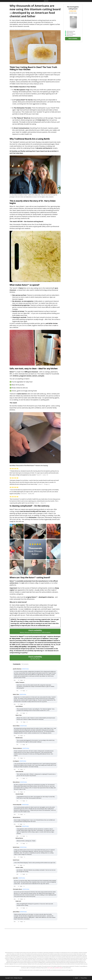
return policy (50, 967)
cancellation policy (58, 967)
